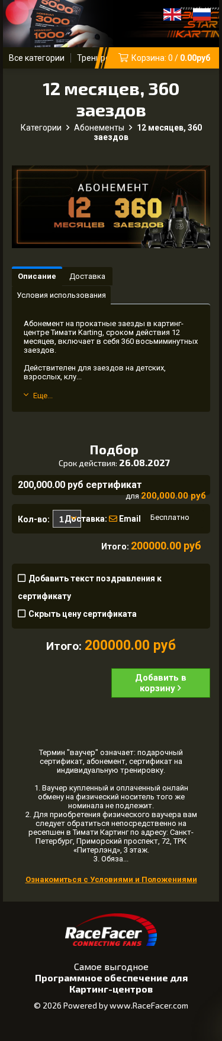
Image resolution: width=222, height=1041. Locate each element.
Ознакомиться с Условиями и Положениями (111, 879)
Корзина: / (170, 58)
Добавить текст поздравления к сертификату (90, 587)
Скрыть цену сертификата (82, 614)
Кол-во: (34, 519)
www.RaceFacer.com (149, 1005)
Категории (41, 127)
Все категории (37, 58)
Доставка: (82, 518)
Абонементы (99, 127)
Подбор (114, 454)
